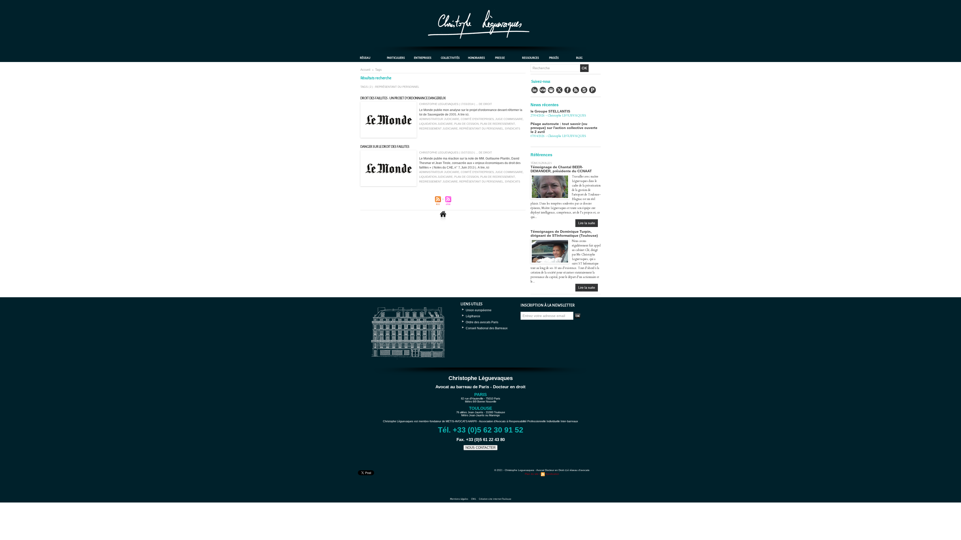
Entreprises (422, 58)
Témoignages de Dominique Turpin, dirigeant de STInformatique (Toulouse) (564, 234)
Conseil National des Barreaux (487, 328)
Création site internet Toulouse (495, 499)
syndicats (512, 128)
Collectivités (450, 58)
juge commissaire (509, 119)
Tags (378, 69)
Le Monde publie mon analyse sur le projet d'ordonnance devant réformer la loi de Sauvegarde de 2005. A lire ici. (470, 112)
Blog (579, 58)
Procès (554, 58)
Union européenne (479, 310)
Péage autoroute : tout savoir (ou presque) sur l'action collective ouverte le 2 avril (564, 115)
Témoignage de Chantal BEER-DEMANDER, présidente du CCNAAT (561, 169)
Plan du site (532, 474)
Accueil (365, 69)
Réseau (365, 58)
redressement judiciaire (438, 128)
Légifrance (473, 316)
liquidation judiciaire (436, 124)
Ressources (530, 58)
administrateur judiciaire (439, 119)
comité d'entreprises (477, 119)
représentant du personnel (481, 128)
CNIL (473, 499)
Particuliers (396, 58)
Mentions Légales (459, 499)
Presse (500, 58)
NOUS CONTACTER (480, 448)
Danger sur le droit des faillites (384, 146)
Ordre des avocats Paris (482, 322)
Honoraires (476, 58)
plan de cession (466, 124)
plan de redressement (497, 124)
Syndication (552, 474)
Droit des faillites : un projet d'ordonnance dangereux (403, 98)
